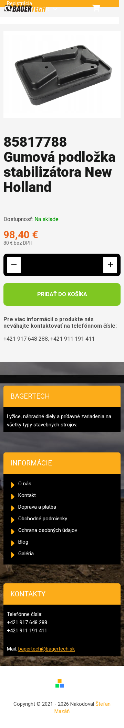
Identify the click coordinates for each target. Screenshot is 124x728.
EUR (45, 9)
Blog (23, 542)
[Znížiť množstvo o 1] (14, 265)
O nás (24, 484)
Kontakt (27, 495)
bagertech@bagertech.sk (46, 649)
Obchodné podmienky (42, 518)
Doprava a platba (37, 507)
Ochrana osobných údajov (47, 530)
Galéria (26, 553)
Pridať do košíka (62, 294)
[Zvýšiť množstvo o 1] (110, 265)
